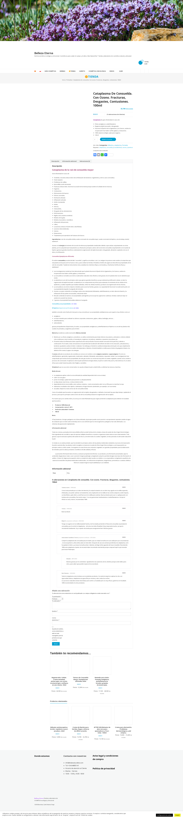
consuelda (109, 147)
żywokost (130, 147)
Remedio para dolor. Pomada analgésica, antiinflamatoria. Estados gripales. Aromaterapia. (102, 681)
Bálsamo (110, 145)
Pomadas (69, 80)
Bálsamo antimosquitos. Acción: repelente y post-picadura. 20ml (59, 729)
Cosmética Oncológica (97, 71)
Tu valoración (56, 601)
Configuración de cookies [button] (164, 815)
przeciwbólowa (117, 147)
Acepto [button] (177, 815)
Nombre (55, 611)
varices (124, 147)
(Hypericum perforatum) (62, 308)
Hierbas (62, 71)
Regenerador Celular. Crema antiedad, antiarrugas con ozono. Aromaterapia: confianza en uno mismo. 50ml (59, 681)
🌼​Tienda (72, 71)
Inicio (63, 80)
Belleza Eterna (43, 53)
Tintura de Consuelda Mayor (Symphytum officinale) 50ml (80, 679)
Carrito (82, 71)
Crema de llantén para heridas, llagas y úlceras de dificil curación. (80, 729)
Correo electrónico (55, 619)
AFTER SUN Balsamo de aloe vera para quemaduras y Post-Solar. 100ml (102, 730)
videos (111, 71)
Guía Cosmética (50, 71)
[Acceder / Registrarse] (147, 71)
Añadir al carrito (107, 139)
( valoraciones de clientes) (116, 114)
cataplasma (117, 145)
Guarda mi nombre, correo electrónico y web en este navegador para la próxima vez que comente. (57, 634)
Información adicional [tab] (69, 161)
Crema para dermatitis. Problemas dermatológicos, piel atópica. (123, 730)
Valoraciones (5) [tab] (85, 161)
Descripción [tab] (55, 161)
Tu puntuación (56, 596)
